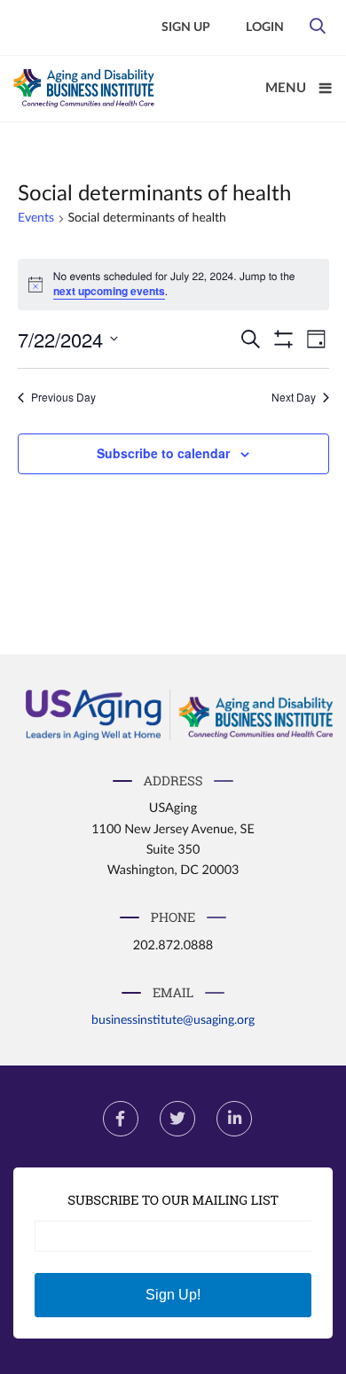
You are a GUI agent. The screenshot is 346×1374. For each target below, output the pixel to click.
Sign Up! (173, 1294)
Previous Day (63, 397)
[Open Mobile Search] (317, 31)
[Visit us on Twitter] (177, 1118)
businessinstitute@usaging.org (173, 1020)
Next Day (293, 397)
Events (36, 218)
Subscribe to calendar (163, 453)
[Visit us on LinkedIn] (234, 1118)
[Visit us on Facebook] (120, 1118)
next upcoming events (109, 291)
